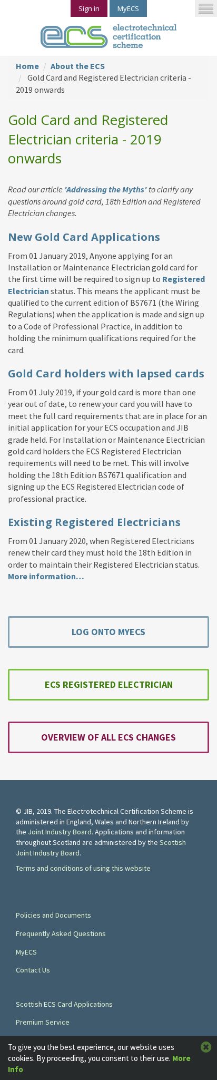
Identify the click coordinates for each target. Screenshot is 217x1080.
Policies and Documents (53, 915)
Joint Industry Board (60, 831)
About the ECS (78, 66)
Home (27, 66)
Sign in (89, 8)
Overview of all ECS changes (108, 737)
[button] (206, 8)
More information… (46, 576)
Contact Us (33, 970)
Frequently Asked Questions (61, 933)
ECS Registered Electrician (109, 684)
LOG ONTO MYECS (108, 632)
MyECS (128, 8)
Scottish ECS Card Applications (64, 1004)
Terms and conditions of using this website (83, 868)
